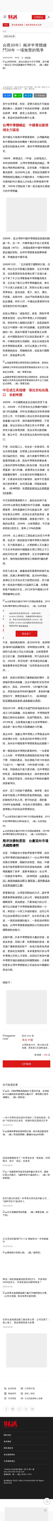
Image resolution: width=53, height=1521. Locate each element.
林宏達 (28, 57)
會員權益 (7, 1441)
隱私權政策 (23, 626)
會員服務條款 (9, 1454)
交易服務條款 (9, 1461)
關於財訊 (7, 1435)
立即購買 (26, 1063)
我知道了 (26, 633)
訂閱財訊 (38, 17)
